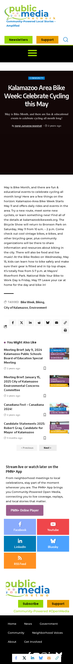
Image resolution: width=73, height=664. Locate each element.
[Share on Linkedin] (32, 658)
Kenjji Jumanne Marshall (28, 125)
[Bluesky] (53, 544)
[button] (32, 53)
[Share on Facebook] (16, 658)
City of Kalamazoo (16, 307)
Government (58, 385)
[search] (65, 40)
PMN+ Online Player (25, 510)
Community (36, 78)
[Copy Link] (57, 658)
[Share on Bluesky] (41, 658)
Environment (38, 307)
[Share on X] (24, 658)
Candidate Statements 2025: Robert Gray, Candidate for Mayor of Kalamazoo (24, 428)
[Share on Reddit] (39, 322)
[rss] (20, 561)
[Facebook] (20, 527)
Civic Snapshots (58, 380)
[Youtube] (53, 527)
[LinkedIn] (20, 544)
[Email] (49, 658)
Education (57, 354)
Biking (40, 302)
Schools (56, 357)
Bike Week (27, 302)
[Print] (65, 330)
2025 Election (56, 426)
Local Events (59, 412)
